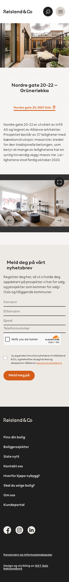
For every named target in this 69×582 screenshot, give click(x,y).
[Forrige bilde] (9, 221)
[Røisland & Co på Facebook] (7, 530)
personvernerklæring (49, 363)
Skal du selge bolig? (19, 485)
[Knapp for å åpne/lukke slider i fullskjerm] (59, 182)
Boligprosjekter (16, 447)
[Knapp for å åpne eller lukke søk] (48, 11)
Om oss (9, 495)
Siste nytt (11, 456)
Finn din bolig (14, 437)
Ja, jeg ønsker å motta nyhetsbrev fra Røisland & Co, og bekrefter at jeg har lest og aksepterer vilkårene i (38, 359)
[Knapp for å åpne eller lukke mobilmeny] (60, 11)
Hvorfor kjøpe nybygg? (21, 476)
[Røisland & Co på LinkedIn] (31, 530)
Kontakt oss (13, 466)
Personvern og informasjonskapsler (27, 555)
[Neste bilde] (59, 221)
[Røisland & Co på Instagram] (19, 530)
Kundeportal (14, 505)
